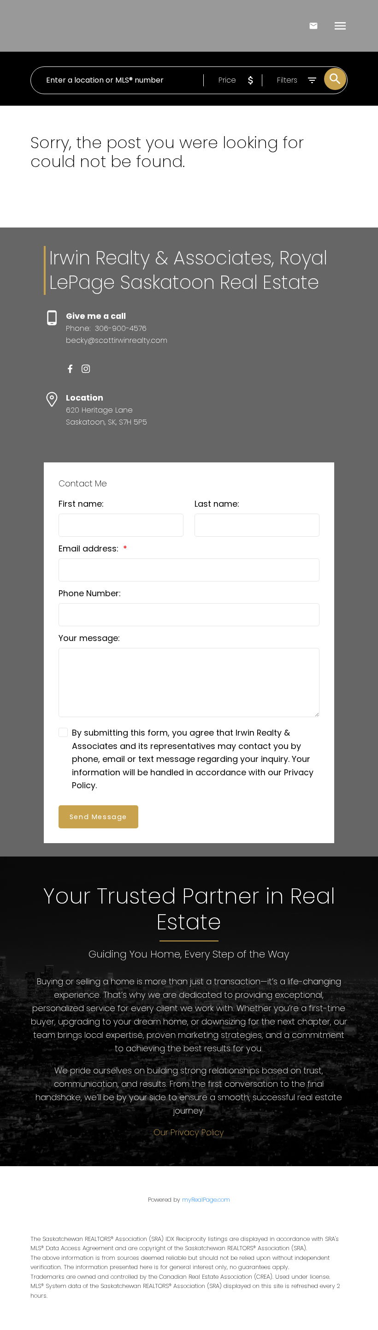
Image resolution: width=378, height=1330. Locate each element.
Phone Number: (90, 593)
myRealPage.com (206, 1200)
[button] (70, 369)
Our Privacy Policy (189, 1132)
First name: (81, 503)
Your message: (89, 638)
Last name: (217, 503)
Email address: (90, 548)
